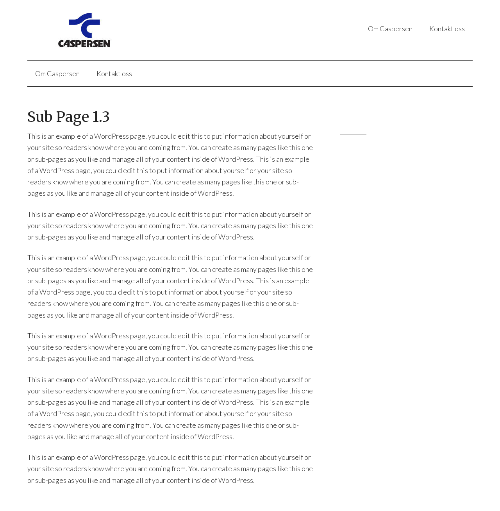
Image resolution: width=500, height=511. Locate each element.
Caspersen (105, 30)
